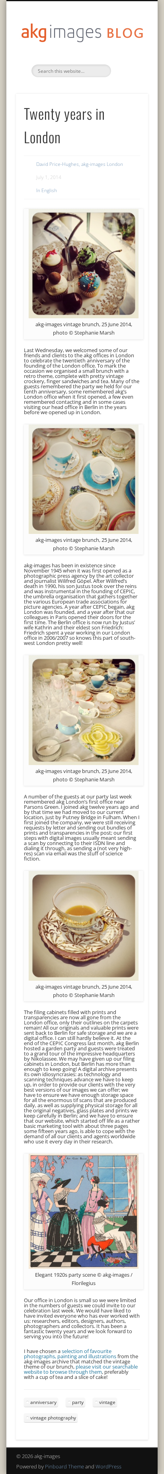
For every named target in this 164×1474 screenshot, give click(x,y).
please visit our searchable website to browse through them (81, 1369)
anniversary (43, 1402)
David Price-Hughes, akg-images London (79, 164)
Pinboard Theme (64, 1466)
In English (46, 190)
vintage (107, 1402)
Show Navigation (129, 71)
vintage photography (53, 1417)
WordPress (108, 1466)
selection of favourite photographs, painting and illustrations (70, 1353)
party (78, 1402)
